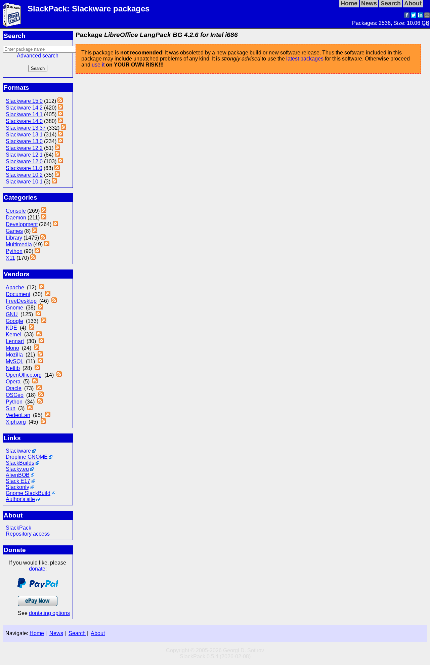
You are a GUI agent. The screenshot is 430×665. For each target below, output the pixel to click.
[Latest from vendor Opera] (35, 381)
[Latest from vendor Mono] (36, 348)
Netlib (13, 368)
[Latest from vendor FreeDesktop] (54, 301)
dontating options (49, 613)
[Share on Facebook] (407, 16)
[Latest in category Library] (43, 238)
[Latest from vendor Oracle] (39, 388)
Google (14, 321)
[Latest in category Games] (34, 231)
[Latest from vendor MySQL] (40, 361)
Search (77, 633)
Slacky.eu (17, 469)
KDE (11, 328)
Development (22, 224)
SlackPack (18, 528)
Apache (15, 287)
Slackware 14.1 (24, 114)
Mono (12, 348)
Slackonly (17, 487)
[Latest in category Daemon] (43, 217)
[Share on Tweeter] (413, 16)
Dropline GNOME (27, 457)
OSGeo (15, 395)
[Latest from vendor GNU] (38, 314)
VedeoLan (18, 415)
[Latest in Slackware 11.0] (57, 168)
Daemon (16, 217)
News (56, 633)
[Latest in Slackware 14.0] (60, 121)
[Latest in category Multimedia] (46, 244)
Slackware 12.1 (24, 155)
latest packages (305, 58)
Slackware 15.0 (24, 101)
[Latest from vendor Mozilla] (40, 355)
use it (98, 65)
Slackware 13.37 (26, 128)
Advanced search (37, 55)
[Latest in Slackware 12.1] (57, 155)
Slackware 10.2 (24, 175)
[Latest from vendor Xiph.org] (43, 422)
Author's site (20, 499)
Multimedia (19, 244)
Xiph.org (16, 422)
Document (18, 294)
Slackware (18, 451)
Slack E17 (18, 481)
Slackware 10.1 (24, 181)
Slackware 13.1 (24, 134)
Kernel (14, 334)
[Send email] (427, 16)
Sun (10, 408)
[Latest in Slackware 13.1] (60, 134)
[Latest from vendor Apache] (41, 287)
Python (14, 251)
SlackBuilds (20, 463)
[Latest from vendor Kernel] (39, 334)
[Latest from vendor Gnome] (40, 307)
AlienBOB (18, 475)
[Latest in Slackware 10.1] (54, 181)
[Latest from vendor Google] (43, 321)
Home (37, 633)
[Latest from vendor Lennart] (41, 341)
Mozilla (14, 355)
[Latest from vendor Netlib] (37, 368)
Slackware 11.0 (24, 168)
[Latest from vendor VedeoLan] (47, 415)
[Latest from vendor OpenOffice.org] (59, 375)
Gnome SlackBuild (28, 493)
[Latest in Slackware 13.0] (60, 141)
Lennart (15, 341)
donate (37, 569)
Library (14, 238)
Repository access (28, 534)
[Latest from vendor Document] (47, 294)
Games (14, 231)
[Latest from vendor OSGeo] (41, 395)
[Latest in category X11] (33, 258)
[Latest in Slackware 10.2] (57, 175)
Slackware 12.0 (24, 161)
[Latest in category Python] (37, 251)
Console (16, 211)
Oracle (14, 388)
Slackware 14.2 (24, 108)
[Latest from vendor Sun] (30, 408)
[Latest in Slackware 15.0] (60, 101)
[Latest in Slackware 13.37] (63, 128)
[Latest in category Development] (55, 224)
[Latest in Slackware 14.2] (60, 108)
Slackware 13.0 (24, 141)
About (98, 633)
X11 (10, 258)
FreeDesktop (21, 301)
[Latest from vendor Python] (40, 402)
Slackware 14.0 (24, 121)
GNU (12, 314)
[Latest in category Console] (43, 211)
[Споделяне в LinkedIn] (420, 16)
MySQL (14, 361)
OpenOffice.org (24, 375)
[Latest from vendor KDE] (31, 328)
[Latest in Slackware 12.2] (57, 148)
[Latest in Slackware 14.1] (60, 114)
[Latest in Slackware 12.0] (60, 161)
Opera (13, 381)
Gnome (14, 307)
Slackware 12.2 (24, 148)
